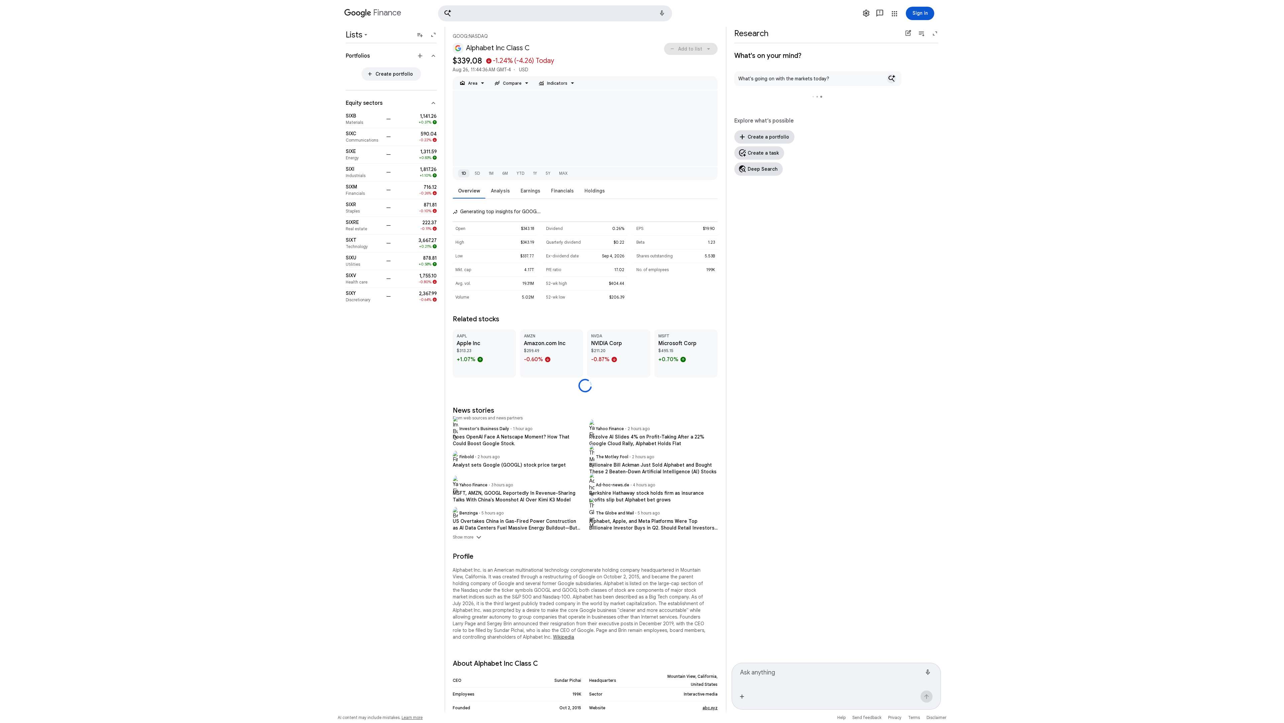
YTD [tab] (520, 173)
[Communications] (364, 137)
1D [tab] (463, 173)
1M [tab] (491, 173)
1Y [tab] (535, 173)
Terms (914, 717)
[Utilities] (364, 261)
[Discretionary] (364, 296)
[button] (555, 13)
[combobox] (831, 675)
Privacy (894, 717)
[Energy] (364, 154)
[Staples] (364, 208)
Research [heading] (751, 33)
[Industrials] (364, 172)
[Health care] (364, 279)
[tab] (469, 190)
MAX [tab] (563, 173)
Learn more (412, 717)
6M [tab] (505, 173)
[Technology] (364, 243)
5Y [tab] (548, 173)
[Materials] (364, 119)
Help (841, 717)
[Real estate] (364, 225)
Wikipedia (563, 637)
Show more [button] (468, 537)
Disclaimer (936, 717)
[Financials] (364, 190)
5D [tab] (477, 173)
